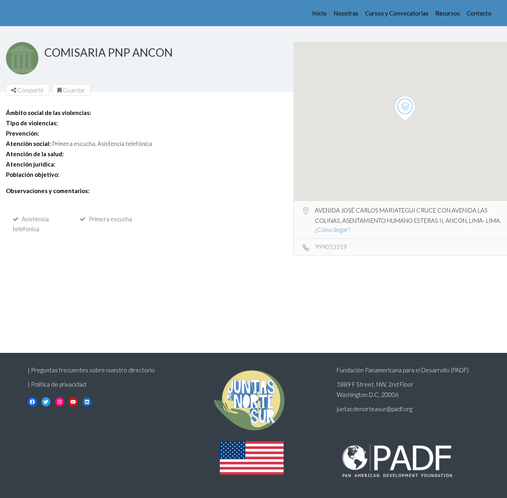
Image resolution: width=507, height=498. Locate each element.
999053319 (331, 246)
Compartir (30, 90)
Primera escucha (110, 218)
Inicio (319, 13)
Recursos (447, 13)
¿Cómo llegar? (332, 229)
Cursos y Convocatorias (397, 13)
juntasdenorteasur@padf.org (374, 408)
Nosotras (346, 13)
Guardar (73, 90)
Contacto (479, 13)
